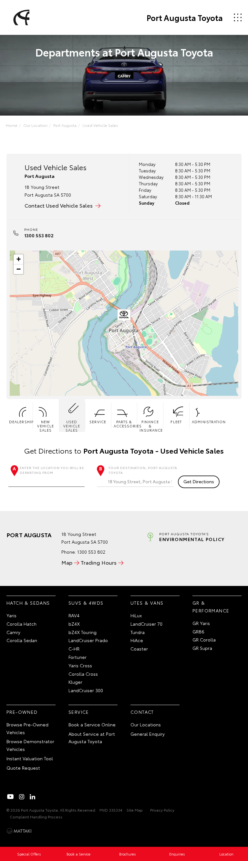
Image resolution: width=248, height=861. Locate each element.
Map (66, 562)
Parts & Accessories (125, 423)
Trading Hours (99, 562)
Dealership (21, 421)
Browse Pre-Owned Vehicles (27, 728)
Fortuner (77, 657)
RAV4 (73, 615)
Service (97, 421)
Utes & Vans (146, 603)
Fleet (176, 421)
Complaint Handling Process (36, 816)
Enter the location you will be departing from (52, 470)
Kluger (75, 682)
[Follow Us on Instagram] (21, 796)
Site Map (135, 810)
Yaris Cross (80, 665)
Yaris (11, 615)
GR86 (198, 631)
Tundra (137, 632)
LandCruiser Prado (88, 640)
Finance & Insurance (151, 425)
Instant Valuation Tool (29, 758)
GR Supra (202, 648)
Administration (203, 421)
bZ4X (74, 623)
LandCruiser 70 (146, 623)
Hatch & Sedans (28, 603)
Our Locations (145, 724)
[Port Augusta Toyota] (20, 17)
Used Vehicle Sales (100, 125)
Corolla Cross (83, 674)
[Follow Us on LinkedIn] (32, 796)
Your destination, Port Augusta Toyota (142, 470)
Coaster (139, 648)
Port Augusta (65, 125)
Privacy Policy (162, 810)
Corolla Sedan (21, 640)
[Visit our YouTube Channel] (10, 796)
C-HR (73, 648)
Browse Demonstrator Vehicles (30, 745)
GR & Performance (210, 607)
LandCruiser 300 (85, 690)
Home (11, 125)
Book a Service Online (92, 724)
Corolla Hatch (21, 623)
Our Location (35, 125)
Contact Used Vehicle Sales (59, 205)
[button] (124, 316)
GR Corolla (204, 639)
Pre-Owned (22, 712)
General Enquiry (147, 734)
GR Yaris (201, 623)
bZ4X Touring (82, 632)
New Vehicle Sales (45, 425)
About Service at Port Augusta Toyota (91, 738)
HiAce (136, 640)
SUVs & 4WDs (85, 603)
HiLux (136, 615)
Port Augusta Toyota (185, 17)
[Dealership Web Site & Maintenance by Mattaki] (19, 831)
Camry (13, 632)
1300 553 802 (39, 235)
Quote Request (23, 767)
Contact (142, 712)
